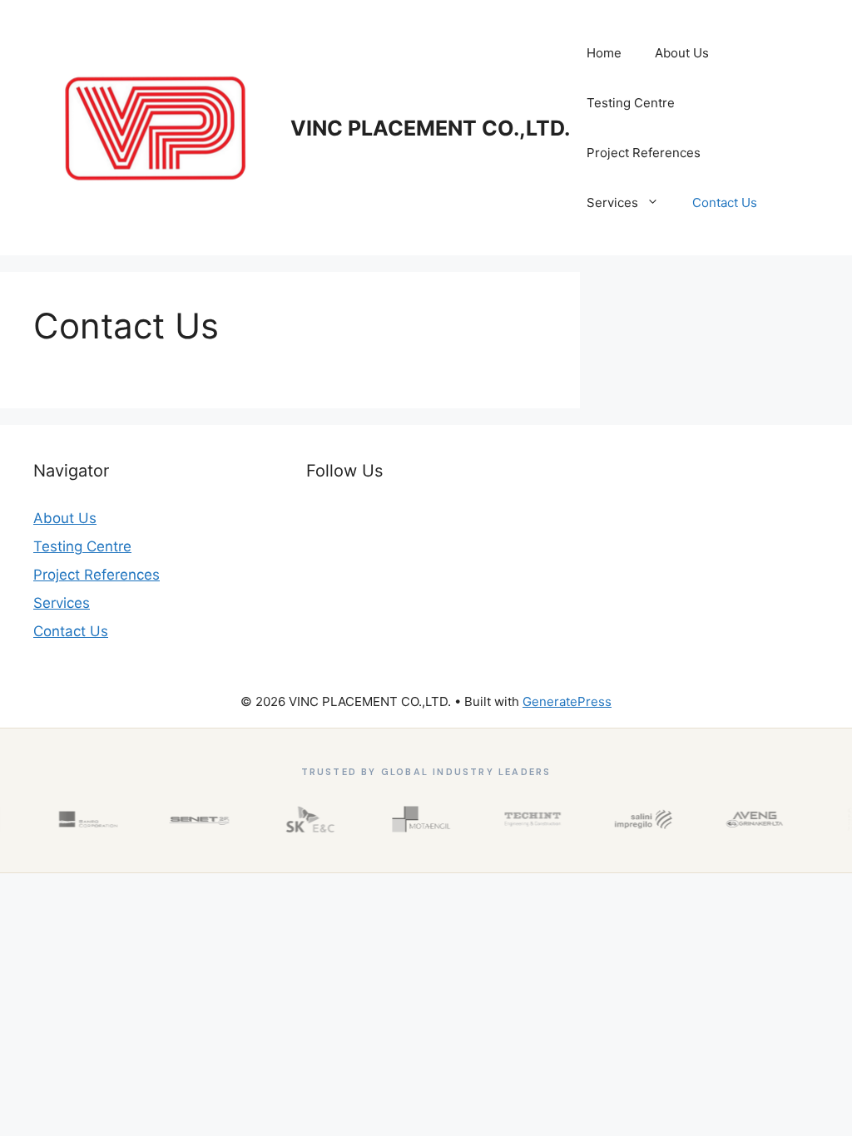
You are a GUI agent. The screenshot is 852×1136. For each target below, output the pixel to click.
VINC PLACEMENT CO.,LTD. (430, 128)
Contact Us (724, 202)
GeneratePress (567, 701)
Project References (644, 153)
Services (612, 202)
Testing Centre (631, 103)
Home (604, 53)
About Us (682, 53)
